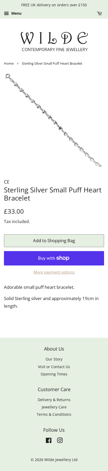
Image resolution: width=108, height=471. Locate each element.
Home (9, 63)
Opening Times (54, 374)
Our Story (54, 359)
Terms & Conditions (54, 414)
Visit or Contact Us (54, 366)
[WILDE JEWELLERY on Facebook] (49, 441)
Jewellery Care (54, 406)
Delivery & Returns (54, 399)
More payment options (54, 272)
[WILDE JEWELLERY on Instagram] (60, 441)
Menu (15, 13)
